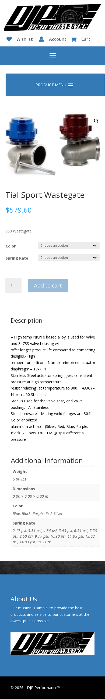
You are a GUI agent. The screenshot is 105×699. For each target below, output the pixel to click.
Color (11, 246)
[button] (96, 121)
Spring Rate (17, 258)
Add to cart (48, 285)
